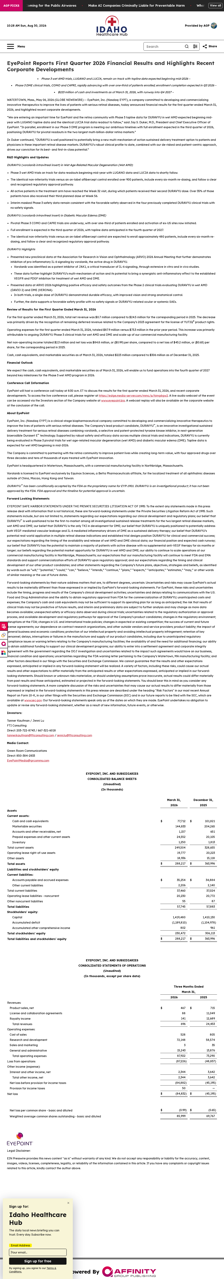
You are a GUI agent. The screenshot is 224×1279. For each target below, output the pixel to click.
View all (215, 5)
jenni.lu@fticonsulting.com (74, 735)
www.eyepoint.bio (113, 400)
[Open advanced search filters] (195, 46)
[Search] (187, 46)
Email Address (20, 1245)
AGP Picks (11, 5)
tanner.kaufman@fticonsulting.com (30, 735)
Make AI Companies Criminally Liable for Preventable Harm (136, 6)
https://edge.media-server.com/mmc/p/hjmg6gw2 (133, 395)
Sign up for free (37, 1261)
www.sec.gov (33, 700)
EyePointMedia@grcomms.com (28, 760)
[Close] (68, 1203)
